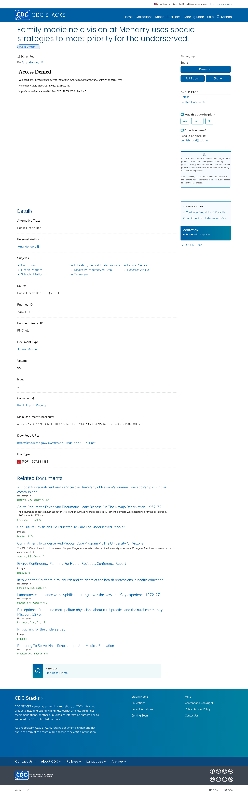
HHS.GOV (213, 790)
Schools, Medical (32, 274)
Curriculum (28, 265)
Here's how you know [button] (220, 4)
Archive (117, 761)
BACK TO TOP (193, 245)
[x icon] (218, 771)
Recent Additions (168, 17)
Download (205, 69)
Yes (185, 121)
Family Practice (137, 265)
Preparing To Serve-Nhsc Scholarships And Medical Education (65, 645)
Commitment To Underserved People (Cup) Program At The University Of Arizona (80, 543)
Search (226, 17)
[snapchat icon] (224, 779)
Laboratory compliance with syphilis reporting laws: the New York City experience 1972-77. (89, 594)
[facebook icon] (212, 771)
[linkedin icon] (230, 771)
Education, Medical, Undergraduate (97, 265)
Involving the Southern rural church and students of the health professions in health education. (90, 580)
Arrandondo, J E (32, 62)
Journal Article (27, 349)
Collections (144, 17)
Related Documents (193, 102)
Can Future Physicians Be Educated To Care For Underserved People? (71, 527)
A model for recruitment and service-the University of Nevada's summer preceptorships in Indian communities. (92, 489)
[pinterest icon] (218, 779)
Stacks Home (139, 697)
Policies (72, 761)
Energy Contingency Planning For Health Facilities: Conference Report (71, 563)
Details (185, 97)
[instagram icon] (224, 771)
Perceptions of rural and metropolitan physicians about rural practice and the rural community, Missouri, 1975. (90, 612)
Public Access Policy (198, 709)
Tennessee (81, 274)
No (209, 121)
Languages (94, 761)
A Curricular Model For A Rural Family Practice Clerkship (205, 212)
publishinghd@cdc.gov (195, 140)
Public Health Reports (31, 405)
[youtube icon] (212, 779)
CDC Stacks (27, 698)
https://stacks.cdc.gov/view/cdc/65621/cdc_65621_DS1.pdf (56, 443)
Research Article (138, 270)
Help (210, 17)
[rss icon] (230, 779)
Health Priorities (32, 270)
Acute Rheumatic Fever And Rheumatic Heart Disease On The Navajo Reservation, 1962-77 (89, 507)
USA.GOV (228, 790)
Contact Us (192, 716)
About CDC (49, 761)
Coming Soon (194, 17)
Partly (197, 121)
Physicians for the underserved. (41, 629)
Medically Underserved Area (93, 270)
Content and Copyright (199, 703)
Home (128, 17)
